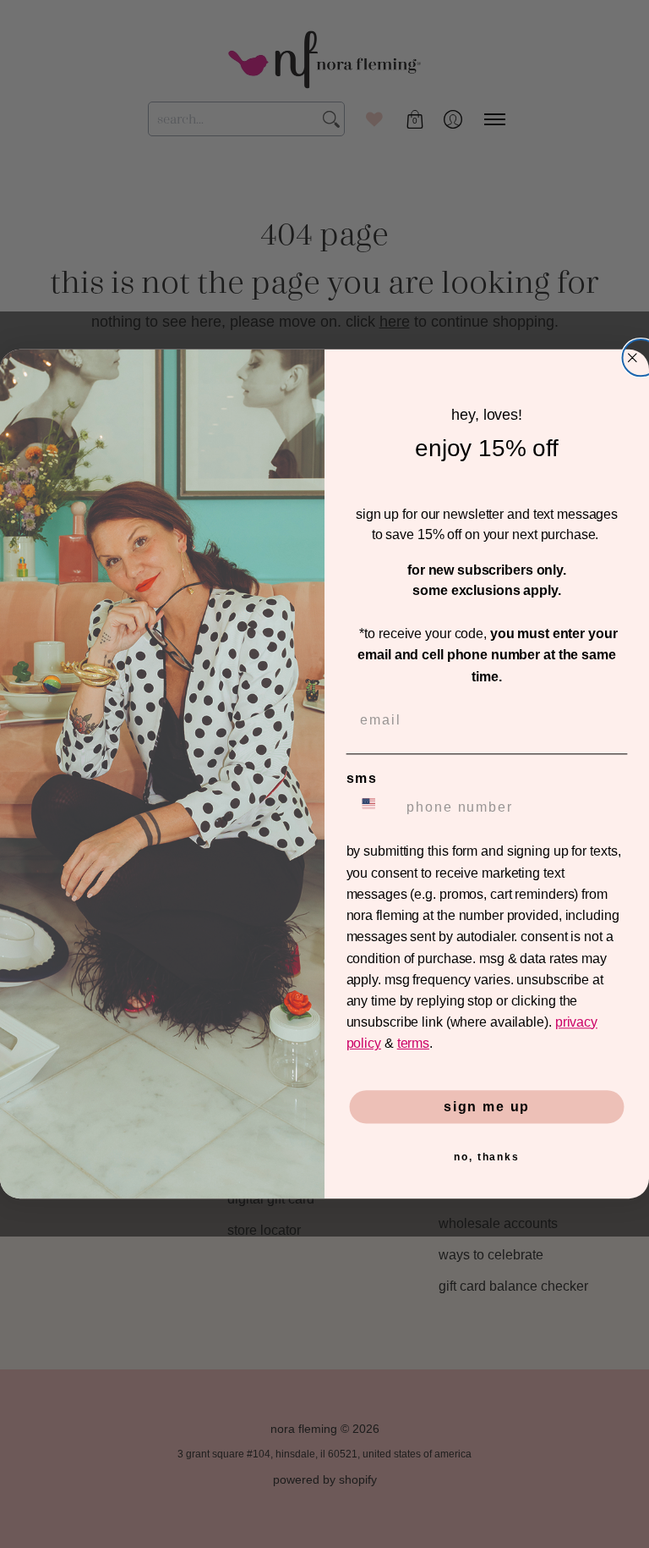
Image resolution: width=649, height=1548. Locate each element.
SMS (362, 778)
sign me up (487, 1106)
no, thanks (487, 1157)
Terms (413, 1044)
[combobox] (373, 808)
